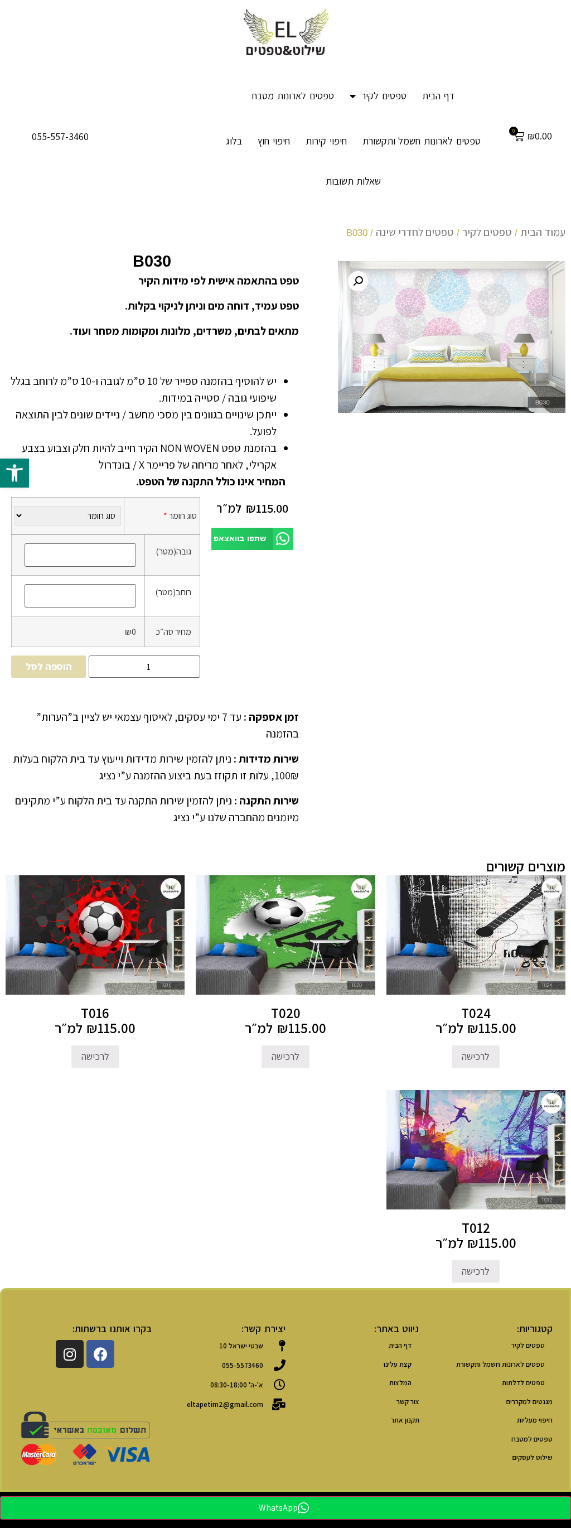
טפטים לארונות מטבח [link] (293, 95)
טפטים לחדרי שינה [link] (415, 232)
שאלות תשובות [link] (353, 181)
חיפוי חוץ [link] (274, 140)
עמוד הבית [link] (542, 232)
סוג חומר (180, 515)
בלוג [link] (234, 140)
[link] (14, 473)
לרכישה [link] (476, 1056)
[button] (252, 539)
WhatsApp (278, 1507)
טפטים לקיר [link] (384, 95)
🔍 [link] (358, 281)
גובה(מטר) (173, 551)
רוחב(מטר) (173, 591)
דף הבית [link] (438, 95)
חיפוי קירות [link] (326, 140)
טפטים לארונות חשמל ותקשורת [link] (421, 140)
